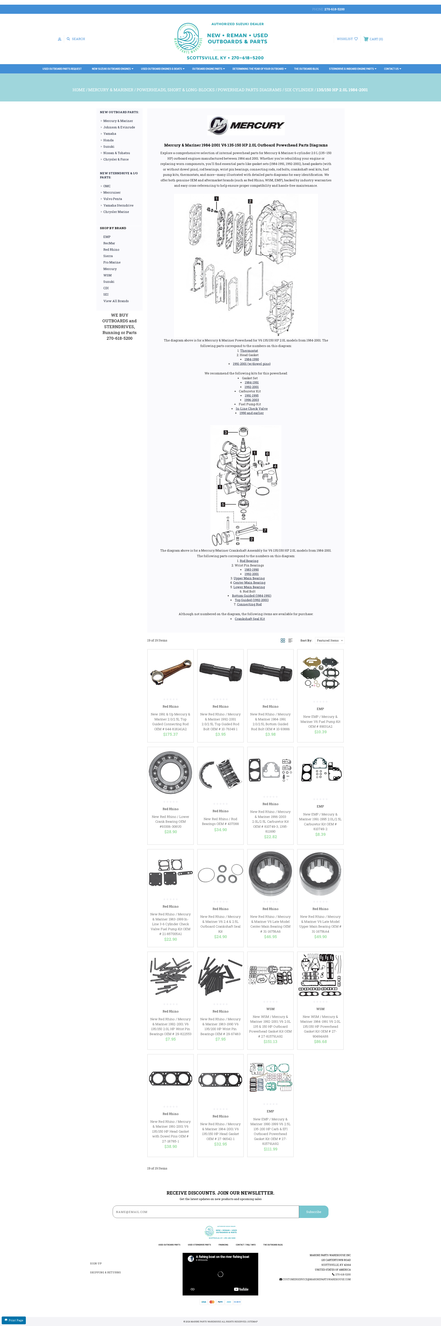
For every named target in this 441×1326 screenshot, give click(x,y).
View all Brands (116, 301)
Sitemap (253, 1321)
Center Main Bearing (249, 582)
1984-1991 (252, 382)
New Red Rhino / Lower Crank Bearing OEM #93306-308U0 (170, 821)
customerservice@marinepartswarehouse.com (317, 1279)
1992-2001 (252, 387)
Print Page (16, 1320)
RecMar (109, 243)
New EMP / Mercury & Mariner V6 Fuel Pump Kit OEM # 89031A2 (320, 721)
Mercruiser (112, 192)
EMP (107, 237)
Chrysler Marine (116, 212)
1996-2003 (251, 400)
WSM (107, 275)
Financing (223, 1244)
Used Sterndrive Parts (199, 1244)
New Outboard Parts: (119, 112)
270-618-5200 (334, 9)
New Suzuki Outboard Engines (111, 69)
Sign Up (96, 1263)
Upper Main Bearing (249, 578)
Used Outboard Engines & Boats (161, 69)
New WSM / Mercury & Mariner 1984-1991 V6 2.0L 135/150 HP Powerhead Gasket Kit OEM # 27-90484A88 (320, 1026)
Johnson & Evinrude (119, 127)
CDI (106, 288)
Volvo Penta (112, 199)
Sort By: (306, 640)
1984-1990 (252, 359)
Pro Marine (112, 262)
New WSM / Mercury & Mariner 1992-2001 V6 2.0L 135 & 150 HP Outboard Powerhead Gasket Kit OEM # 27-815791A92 (270, 1026)
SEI (106, 294)
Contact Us (391, 69)
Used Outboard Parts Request (62, 69)
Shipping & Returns (105, 1272)
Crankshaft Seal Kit (250, 619)
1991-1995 (252, 395)
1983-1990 (252, 569)
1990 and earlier (252, 413)
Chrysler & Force (116, 159)
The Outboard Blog (306, 69)
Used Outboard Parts (169, 1244)
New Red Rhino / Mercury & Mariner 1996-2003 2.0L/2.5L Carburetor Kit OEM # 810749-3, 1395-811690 (270, 821)
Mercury (110, 269)
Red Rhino (111, 249)
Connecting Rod (249, 604)
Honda (108, 140)
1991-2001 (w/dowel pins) (252, 364)
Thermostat (249, 351)
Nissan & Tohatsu (116, 153)
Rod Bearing (249, 561)
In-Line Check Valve (252, 409)
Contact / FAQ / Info (246, 1244)
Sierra (108, 256)
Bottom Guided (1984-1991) (251, 596)
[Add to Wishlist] (186, 665)
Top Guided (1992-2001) (252, 600)
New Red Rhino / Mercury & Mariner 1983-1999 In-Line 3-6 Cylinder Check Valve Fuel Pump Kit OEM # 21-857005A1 (170, 924)
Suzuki (108, 146)
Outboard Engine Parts (207, 69)
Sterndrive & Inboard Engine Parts (351, 69)
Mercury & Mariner (118, 121)
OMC (107, 186)
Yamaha (109, 133)
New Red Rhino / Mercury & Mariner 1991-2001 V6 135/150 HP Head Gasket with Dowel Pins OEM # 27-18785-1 (170, 1131)
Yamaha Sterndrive (118, 205)
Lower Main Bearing (249, 587)
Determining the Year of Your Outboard (258, 69)
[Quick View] (186, 656)
